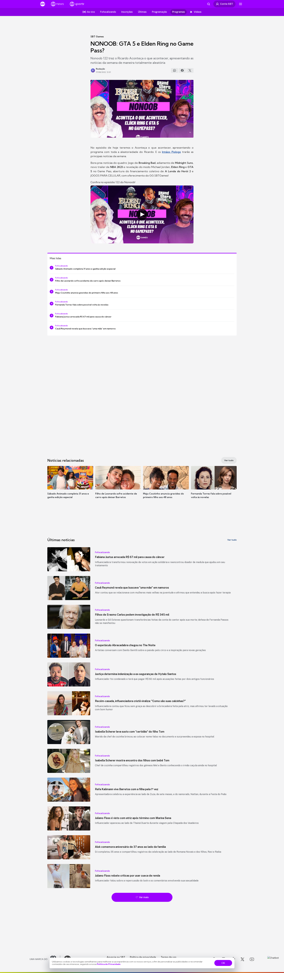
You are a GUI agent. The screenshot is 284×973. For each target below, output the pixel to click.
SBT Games (97, 36)
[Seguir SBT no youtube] (252, 959)
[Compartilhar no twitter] (189, 70)
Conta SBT (226, 3)
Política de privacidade (143, 957)
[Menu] (240, 4)
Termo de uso (168, 957)
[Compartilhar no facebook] (182, 70)
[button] (70, 486)
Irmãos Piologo (171, 152)
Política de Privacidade (109, 964)
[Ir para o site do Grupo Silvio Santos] (45, 959)
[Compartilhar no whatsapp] (174, 70)
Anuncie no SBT (116, 957)
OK (223, 962)
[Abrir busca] (209, 4)
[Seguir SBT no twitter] (242, 959)
